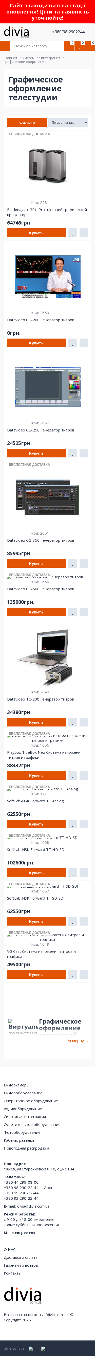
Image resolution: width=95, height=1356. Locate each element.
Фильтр (27, 122)
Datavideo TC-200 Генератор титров (40, 699)
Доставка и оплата (20, 1257)
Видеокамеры (16, 1084)
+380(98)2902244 (69, 32)
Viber (48, 1187)
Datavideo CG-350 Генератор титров (40, 540)
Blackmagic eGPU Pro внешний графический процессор (47, 212)
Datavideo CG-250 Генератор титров (40, 429)
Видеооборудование (23, 1092)
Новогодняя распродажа (26, 1148)
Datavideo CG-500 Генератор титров (40, 588)
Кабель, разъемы (19, 1140)
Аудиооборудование (23, 1108)
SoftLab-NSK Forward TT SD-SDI (36, 898)
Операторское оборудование (31, 1100)
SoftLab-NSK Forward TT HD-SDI (36, 849)
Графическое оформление (25, 61)
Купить (36, 232)
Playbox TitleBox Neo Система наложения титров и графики (45, 755)
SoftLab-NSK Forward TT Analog (35, 800)
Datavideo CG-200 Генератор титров (40, 319)
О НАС (9, 1249)
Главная (10, 57)
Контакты (12, 1273)
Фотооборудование (22, 1132)
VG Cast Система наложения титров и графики (41, 954)
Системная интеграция (41, 57)
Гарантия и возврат (22, 1265)
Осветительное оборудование (32, 1124)
